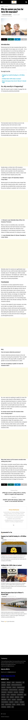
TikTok (18, 704)
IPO (7, 697)
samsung (19, 699)
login (5, 621)
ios (25, 694)
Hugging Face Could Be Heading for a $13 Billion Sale (13, 75)
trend (23, 704)
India (8, 694)
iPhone (3, 697)
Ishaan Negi (4, 540)
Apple (8, 684)
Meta (22, 697)
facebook (10, 692)
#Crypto (3, 682)
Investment (20, 694)
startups (22, 702)
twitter (8, 707)
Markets (17, 697)
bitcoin (3, 687)
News (9, 699)
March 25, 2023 (16, 14)
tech (3, 704)
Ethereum (4, 692)
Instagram (13, 694)
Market (11, 697)
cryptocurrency (20, 687)
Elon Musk (21, 689)
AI (23, 682)
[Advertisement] (14, 107)
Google (3, 694)
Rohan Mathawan (6, 14)
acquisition (18, 682)
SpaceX (11, 702)
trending (4, 707)
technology (8, 704)
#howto (8, 682)
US (12, 707)
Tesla (14, 704)
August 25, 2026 (11, 596)
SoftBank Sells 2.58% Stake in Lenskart (11, 78)
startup (16, 702)
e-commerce (5, 689)
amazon (3, 684)
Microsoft (4, 699)
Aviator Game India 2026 (8, 676)
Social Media (5, 702)
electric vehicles (13, 689)
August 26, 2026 (11, 540)
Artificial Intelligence (16, 684)
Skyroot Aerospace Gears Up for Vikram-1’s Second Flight (14, 81)
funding (16, 692)
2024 (13, 682)
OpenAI (13, 699)
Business (9, 687)
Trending (6, 6)
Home (2, 6)
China (14, 687)
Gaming (21, 692)
